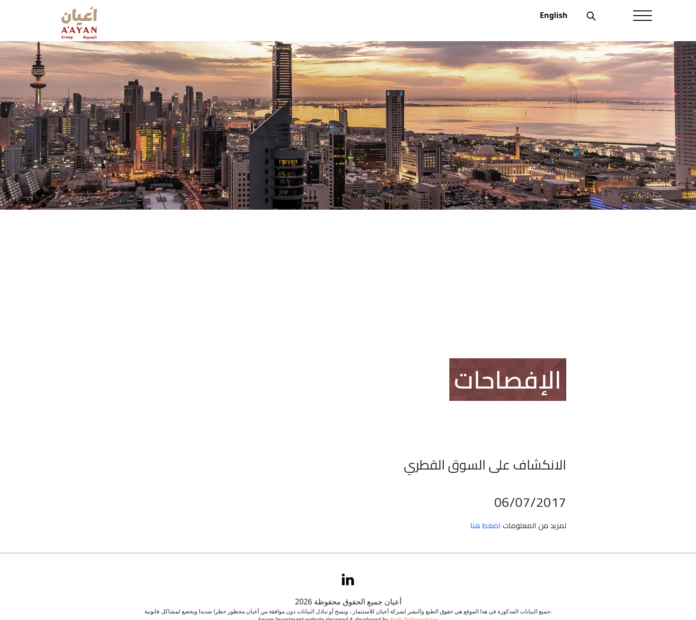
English (554, 15)
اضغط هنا (485, 525)
